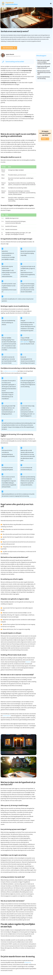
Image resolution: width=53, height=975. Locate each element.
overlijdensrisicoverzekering (10, 371)
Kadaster (28, 662)
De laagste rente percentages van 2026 (45, 133)
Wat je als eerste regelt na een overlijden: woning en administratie (43, 62)
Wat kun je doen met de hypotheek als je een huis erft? (44, 72)
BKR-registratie (25, 341)
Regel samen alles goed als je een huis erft (43, 67)
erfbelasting (27, 962)
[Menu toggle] (50, 3)
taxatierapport (6, 715)
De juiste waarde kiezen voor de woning (43, 77)
